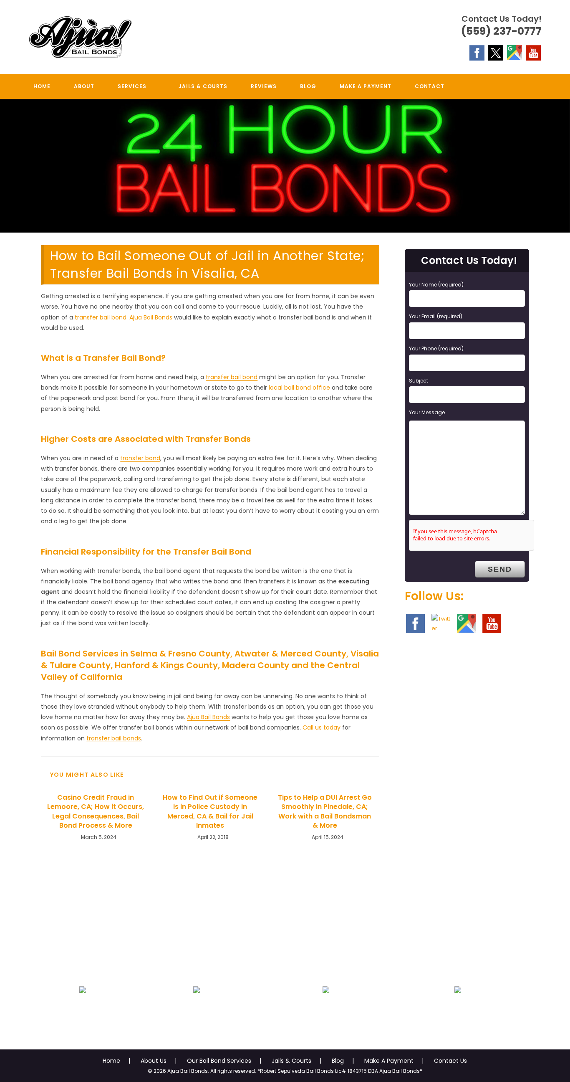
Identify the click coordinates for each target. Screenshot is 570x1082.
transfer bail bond (100, 317)
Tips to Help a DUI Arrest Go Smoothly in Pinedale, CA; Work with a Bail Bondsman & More (325, 811)
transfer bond (140, 458)
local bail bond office (299, 387)
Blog (338, 1061)
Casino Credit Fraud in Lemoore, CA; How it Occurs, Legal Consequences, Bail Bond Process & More (95, 811)
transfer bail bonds (113, 738)
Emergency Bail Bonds (82, 1010)
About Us (153, 1061)
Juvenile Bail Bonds (196, 1010)
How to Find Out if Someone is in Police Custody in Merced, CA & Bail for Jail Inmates (210, 811)
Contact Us (450, 1061)
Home (111, 1061)
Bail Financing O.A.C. (458, 1010)
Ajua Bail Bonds (150, 317)
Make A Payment (389, 1061)
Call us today (321, 727)
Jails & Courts (291, 1061)
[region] (285, 166)
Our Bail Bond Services (219, 1061)
